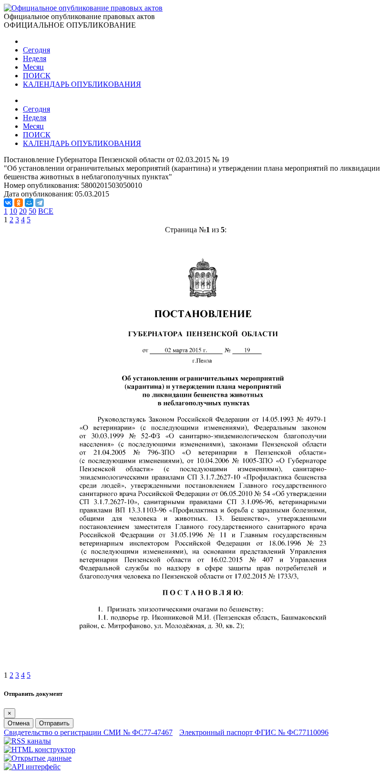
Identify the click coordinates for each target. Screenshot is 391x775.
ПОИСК (37, 76)
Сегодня (36, 50)
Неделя (34, 58)
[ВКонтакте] (8, 202)
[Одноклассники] (18, 202)
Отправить (54, 723)
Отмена (19, 723)
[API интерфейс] (32, 767)
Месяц (33, 67)
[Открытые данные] (38, 758)
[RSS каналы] (27, 741)
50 (32, 211)
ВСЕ (45, 211)
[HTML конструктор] (39, 749)
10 (13, 211)
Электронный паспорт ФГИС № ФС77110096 (254, 732)
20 (23, 211)
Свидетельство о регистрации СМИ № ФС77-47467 (88, 732)
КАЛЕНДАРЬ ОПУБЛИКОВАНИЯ (82, 84)
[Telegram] (39, 202)
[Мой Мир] (29, 202)
